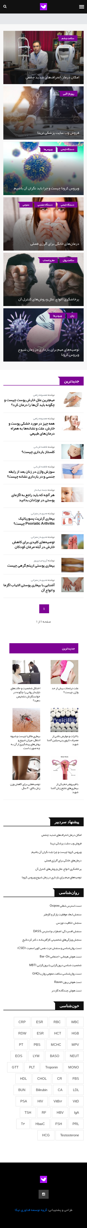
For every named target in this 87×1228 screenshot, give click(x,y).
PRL (75, 1124)
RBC (57, 1022)
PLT (32, 1067)
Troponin (51, 1067)
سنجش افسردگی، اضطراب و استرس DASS (57, 931)
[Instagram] (44, 1194)
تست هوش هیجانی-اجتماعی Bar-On (60, 956)
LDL (76, 1090)
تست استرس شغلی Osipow (65, 906)
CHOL (42, 1078)
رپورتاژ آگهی (68, 93)
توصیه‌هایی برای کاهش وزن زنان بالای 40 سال (25, 786)
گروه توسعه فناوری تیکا (31, 1209)
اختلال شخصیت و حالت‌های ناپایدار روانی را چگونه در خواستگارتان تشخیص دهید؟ (25, 694)
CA (60, 1090)
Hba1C (40, 1124)
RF (44, 1112)
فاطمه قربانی (40, 446)
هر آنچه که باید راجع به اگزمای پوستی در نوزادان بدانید (33, 497)
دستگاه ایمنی (67, 149)
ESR (39, 1022)
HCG (46, 1135)
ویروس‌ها (48, 149)
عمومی (26, 204)
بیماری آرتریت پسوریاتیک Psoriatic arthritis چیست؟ (34, 521)
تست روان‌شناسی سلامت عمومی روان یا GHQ (56, 974)
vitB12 (58, 1101)
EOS (18, 1056)
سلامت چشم (68, 38)
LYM (36, 1056)
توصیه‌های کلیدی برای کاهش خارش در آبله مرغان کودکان (33, 544)
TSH (28, 1112)
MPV (75, 1044)
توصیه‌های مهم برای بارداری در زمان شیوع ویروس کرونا (48, 352)
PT (21, 1044)
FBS (75, 1078)
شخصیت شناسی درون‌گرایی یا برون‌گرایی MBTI (55, 965)
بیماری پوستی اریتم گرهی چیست (31, 565)
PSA (23, 1101)
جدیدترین (68, 648)
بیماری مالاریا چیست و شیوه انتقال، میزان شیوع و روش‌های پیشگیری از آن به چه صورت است (25, 742)
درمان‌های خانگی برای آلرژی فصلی (54, 243)
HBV (60, 1112)
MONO (73, 1067)
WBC (75, 1022)
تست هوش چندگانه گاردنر (66, 990)
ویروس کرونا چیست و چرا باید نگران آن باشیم (46, 188)
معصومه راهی (40, 394)
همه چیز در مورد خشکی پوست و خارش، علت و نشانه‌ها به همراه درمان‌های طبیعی (32, 428)
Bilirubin (41, 1090)
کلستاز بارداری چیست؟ (38, 451)
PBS (37, 1044)
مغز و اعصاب (48, 260)
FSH (58, 1124)
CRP (22, 1022)
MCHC (56, 1044)
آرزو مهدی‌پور (40, 560)
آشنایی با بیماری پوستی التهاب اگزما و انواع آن (29, 587)
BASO (54, 1056)
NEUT (74, 1056)
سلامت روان (68, 260)
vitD (76, 1101)
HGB (75, 1033)
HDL (23, 1078)
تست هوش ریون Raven (67, 982)
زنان (72, 315)
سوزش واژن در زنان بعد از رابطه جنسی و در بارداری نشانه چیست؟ (31, 474)
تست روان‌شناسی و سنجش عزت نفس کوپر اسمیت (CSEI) (49, 948)
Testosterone (69, 1135)
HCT (57, 1033)
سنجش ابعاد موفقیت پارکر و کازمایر (62, 914)
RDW (22, 1033)
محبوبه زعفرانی (39, 513)
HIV (40, 1101)
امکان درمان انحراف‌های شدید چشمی (52, 77)
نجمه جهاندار (40, 489)
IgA (76, 1112)
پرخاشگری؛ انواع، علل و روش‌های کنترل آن (48, 299)
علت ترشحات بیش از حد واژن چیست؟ (65, 690)
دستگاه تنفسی (45, 204)
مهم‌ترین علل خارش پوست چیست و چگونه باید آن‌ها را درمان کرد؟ (29, 402)
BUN (21, 1090)
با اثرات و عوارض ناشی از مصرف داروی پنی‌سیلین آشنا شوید (62, 740)
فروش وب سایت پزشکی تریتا (58, 132)
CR (59, 1078)
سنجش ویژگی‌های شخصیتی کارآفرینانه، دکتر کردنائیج (51, 940)
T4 (23, 1124)
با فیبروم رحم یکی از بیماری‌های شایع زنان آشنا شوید (64, 788)
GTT (15, 1067)
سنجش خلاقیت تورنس (68, 923)
